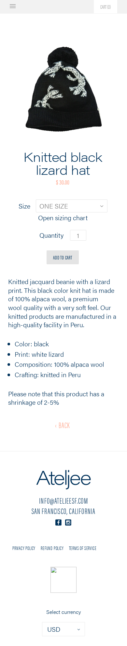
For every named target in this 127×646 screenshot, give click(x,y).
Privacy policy (23, 548)
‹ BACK (62, 424)
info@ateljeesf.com (63, 500)
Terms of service (83, 548)
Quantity (51, 235)
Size (24, 206)
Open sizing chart (63, 217)
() (105, 6)
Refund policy (52, 548)
